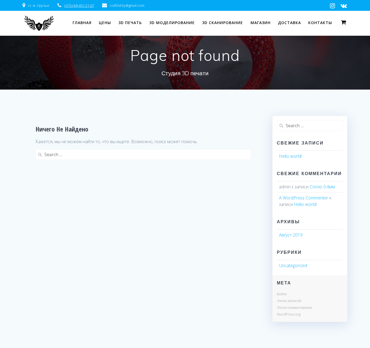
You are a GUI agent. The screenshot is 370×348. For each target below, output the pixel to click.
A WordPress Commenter (303, 198)
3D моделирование (172, 22)
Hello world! (290, 156)
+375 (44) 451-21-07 (79, 5)
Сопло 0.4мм (322, 187)
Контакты (320, 22)
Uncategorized (293, 265)
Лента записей (289, 300)
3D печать (130, 22)
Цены (105, 22)
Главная (82, 22)
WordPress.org (288, 314)
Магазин (261, 22)
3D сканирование (222, 22)
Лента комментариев (294, 307)
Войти (282, 293)
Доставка (289, 22)
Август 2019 (291, 235)
